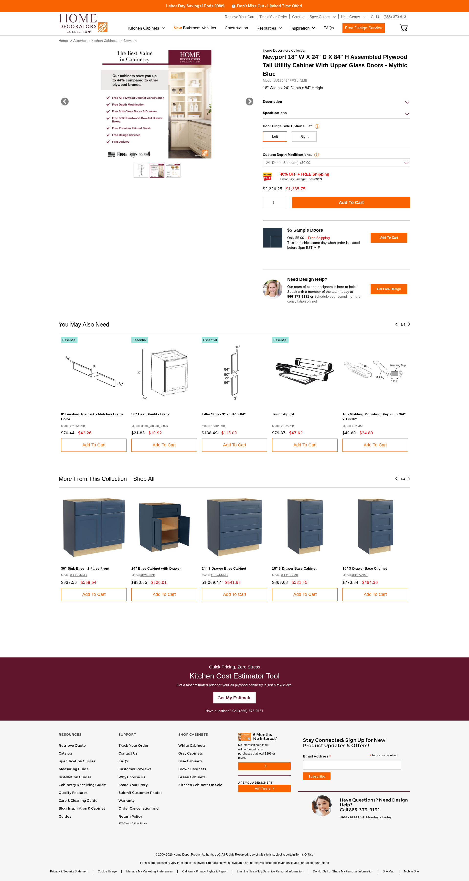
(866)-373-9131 (251, 711)
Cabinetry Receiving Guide (82, 785)
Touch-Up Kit (283, 414)
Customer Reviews (134, 769)
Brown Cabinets (192, 769)
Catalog (65, 753)
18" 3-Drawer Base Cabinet (294, 568)
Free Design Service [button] (363, 28)
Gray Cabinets (190, 753)
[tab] (336, 101)
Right (304, 136)
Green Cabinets (191, 777)
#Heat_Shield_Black (154, 426)
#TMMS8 (357, 426)
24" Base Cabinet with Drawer (156, 568)
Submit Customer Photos (140, 793)
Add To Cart (351, 202)
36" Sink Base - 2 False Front (85, 568)
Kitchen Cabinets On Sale (200, 785)
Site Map (388, 871)
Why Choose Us (131, 777)
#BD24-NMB (219, 575)
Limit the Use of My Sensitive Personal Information (270, 871)
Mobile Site (411, 871)
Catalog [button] (298, 17)
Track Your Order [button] (273, 17)
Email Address (350, 756)
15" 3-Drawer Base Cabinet (364, 568)
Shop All (143, 478)
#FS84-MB (218, 426)
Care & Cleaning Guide (78, 800)
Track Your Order (133, 745)
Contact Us (127, 753)
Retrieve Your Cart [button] (239, 17)
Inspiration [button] (299, 28)
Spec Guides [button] (319, 17)
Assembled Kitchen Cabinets (95, 41)
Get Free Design (389, 289)
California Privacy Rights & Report (204, 871)
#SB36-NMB (78, 575)
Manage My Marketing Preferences (149, 871)
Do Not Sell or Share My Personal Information (343, 871)
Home (63, 41)
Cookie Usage (107, 871)
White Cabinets (191, 745)
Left (275, 136)
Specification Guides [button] (77, 761)
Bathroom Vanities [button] (194, 28)
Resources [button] (266, 28)
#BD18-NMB (289, 575)
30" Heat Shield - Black (150, 414)
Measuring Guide (74, 769)
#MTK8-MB (77, 426)
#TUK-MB (287, 426)
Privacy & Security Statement (69, 871)
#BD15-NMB (360, 575)
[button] (403, 28)
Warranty (126, 800)
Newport (130, 41)
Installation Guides (75, 777)
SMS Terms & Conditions (132, 823)
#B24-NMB (147, 575)
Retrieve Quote (72, 745)
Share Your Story (133, 785)
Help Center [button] (350, 17)
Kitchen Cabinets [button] (143, 28)
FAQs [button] (329, 28)
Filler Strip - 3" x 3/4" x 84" (224, 414)
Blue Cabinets (190, 761)
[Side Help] (316, 126)
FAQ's (123, 761)
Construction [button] (236, 28)
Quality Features (73, 793)
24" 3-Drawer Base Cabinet (224, 568)
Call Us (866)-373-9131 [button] (389, 17)
